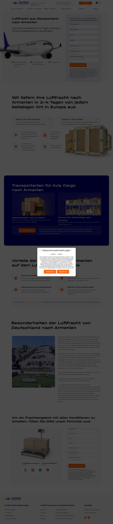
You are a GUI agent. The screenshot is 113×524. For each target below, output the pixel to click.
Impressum (61, 274)
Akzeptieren (63, 271)
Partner (60, 254)
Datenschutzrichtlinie (53, 274)
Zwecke (53, 254)
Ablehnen (50, 271)
